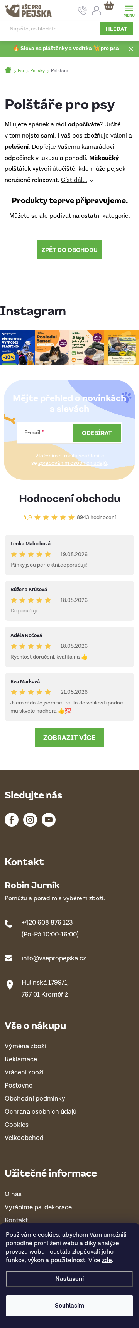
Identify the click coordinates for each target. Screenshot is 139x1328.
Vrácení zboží (24, 1072)
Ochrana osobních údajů (40, 1112)
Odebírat (97, 433)
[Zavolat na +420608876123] (82, 10)
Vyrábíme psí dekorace (38, 1207)
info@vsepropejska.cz (54, 958)
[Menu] (129, 10)
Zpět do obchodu (70, 250)
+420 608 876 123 (47, 922)
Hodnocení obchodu (69, 498)
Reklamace (21, 1059)
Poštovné (18, 1086)
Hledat (116, 28)
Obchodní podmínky (35, 1099)
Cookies (17, 1125)
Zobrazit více (69, 737)
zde (107, 1260)
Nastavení (69, 1279)
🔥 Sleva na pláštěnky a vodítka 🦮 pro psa (66, 48)
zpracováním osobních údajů (72, 463)
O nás (13, 1194)
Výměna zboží (25, 1046)
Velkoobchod (24, 1138)
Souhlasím (69, 1306)
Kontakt (16, 1220)
